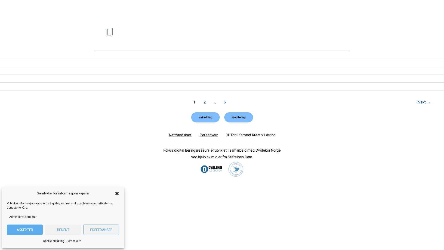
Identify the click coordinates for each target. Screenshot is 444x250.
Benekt (63, 230)
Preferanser (101, 230)
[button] (117, 193)
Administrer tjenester (23, 217)
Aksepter (25, 230)
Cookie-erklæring (53, 241)
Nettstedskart (180, 135)
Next (424, 102)
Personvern (74, 241)
